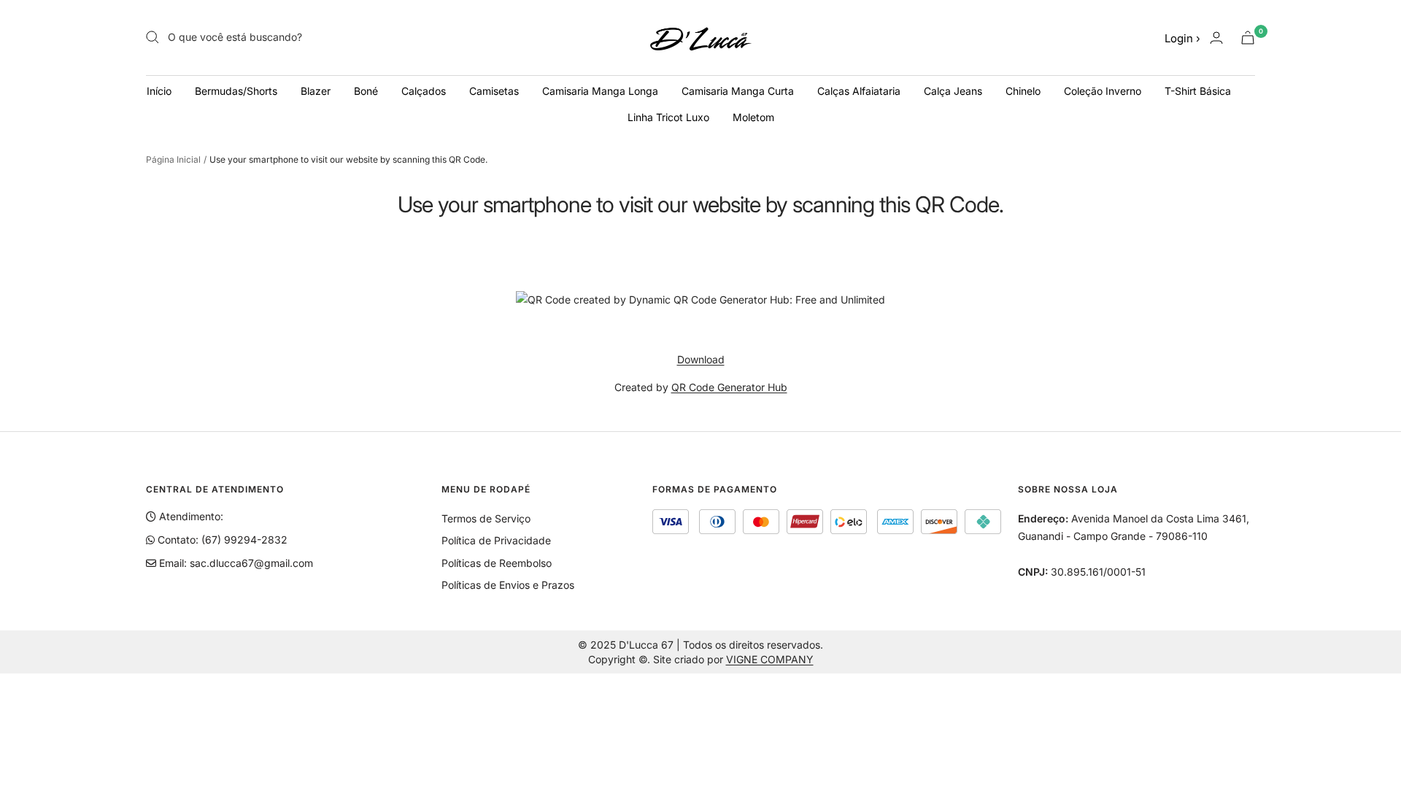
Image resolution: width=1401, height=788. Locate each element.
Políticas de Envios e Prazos (507, 585)
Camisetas (494, 91)
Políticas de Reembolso (496, 563)
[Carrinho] (1247, 38)
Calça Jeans (953, 91)
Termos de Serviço (485, 518)
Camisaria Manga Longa (600, 91)
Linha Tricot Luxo (668, 117)
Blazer (316, 91)
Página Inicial (173, 159)
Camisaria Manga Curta (738, 91)
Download (701, 359)
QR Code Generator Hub (729, 387)
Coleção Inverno (1102, 91)
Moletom (753, 117)
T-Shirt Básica (1198, 91)
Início (159, 91)
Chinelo (1023, 91)
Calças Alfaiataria (858, 91)
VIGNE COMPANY (770, 659)
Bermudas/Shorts (236, 91)
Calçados (423, 91)
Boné (366, 91)
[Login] (1216, 37)
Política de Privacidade (496, 540)
